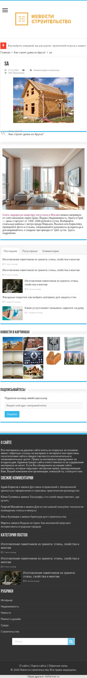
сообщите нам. (74, 471)
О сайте (24, 665)
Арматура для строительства (48, 516)
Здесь (71, 230)
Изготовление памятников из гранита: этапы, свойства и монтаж (41, 259)
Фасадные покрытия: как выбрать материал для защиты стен (39, 297)
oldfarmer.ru (52, 676)
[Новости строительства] (43, 19)
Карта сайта (38, 665)
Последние (10, 251)
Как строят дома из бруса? (30, 52)
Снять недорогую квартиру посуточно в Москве (31, 214)
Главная (5, 52)
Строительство (10, 631)
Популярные (29, 251)
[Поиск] (71, 641)
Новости (6, 612)
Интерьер (6, 600)
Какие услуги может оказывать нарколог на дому (54, 307)
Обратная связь (58, 665)
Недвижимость (10, 606)
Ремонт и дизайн (11, 619)
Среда (4, 625)
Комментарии (50, 251)
